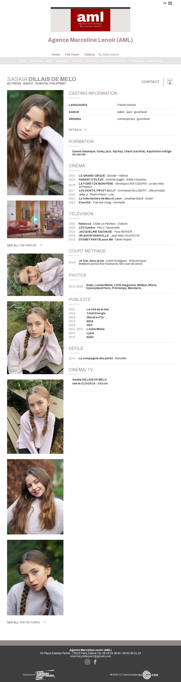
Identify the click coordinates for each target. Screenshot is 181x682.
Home (56, 54)
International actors (113, 60)
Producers (136, 60)
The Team (72, 54)
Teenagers (62, 60)
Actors (22, 60)
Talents (89, 54)
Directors (91, 60)
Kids (49, 60)
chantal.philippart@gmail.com (90, 656)
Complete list (154, 60)
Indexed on (29, 674)
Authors (77, 60)
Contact (151, 82)
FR (165, 3)
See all (21, 245)
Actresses (36, 60)
